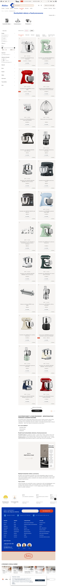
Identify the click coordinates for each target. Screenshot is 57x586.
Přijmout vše (40, 580)
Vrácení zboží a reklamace (29, 522)
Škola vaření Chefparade (43, 533)
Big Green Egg (16, 529)
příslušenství (49, 483)
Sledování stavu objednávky (44, 531)
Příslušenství (21, 430)
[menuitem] (3, 8)
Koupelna (5, 531)
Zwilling (15, 533)
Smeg (47, 475)
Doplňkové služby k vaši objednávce (30, 524)
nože (47, 485)
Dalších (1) (3, 43)
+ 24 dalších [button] (36, 410)
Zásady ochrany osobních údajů (20, 579)
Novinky (50, 8)
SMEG (15, 526)
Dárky (54, 8)
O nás (40, 526)
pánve (39, 485)
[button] (36, 35)
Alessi (15, 524)
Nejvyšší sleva (49, 35)
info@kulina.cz (8, 547)
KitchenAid (42, 475)
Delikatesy (6, 526)
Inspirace (46, 8)
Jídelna (5, 524)
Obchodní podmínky (27, 533)
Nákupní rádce (26, 529)
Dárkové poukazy (27, 531)
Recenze (41, 524)
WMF (15, 522)
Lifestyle (5, 533)
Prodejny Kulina (42, 522)
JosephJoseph (16, 531)
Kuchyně (5, 522)
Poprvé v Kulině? (42, 529)
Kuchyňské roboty (22, 427)
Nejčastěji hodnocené (38, 35)
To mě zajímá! (51, 466)
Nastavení (13, 583)
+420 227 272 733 (9, 543)
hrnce (42, 485)
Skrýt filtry (5, 30)
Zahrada (5, 529)
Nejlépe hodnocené (44, 35)
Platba (25, 526)
